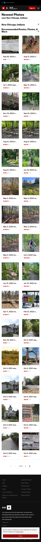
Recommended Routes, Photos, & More (20, 30)
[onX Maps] (6, 509)
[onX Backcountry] (8, 2)
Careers (4, 525)
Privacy (30, 539)
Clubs (4, 489)
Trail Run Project (26, 489)
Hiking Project (25, 486)
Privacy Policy (19, 531)
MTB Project (25, 483)
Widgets (4, 486)
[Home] (10, 8)
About (4, 480)
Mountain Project (26, 480)
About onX (5, 522)
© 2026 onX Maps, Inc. (15, 539)
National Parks (25, 495)
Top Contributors (7, 492)
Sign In (32, 8)
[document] (20, 533)
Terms (25, 539)
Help (3, 483)
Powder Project (25, 492)
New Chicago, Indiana (13, 24)
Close (20, 536)
